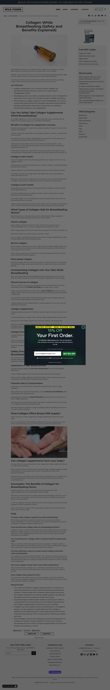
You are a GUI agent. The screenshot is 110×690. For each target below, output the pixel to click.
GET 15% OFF (69, 353)
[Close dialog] (83, 327)
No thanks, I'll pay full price (55, 362)
